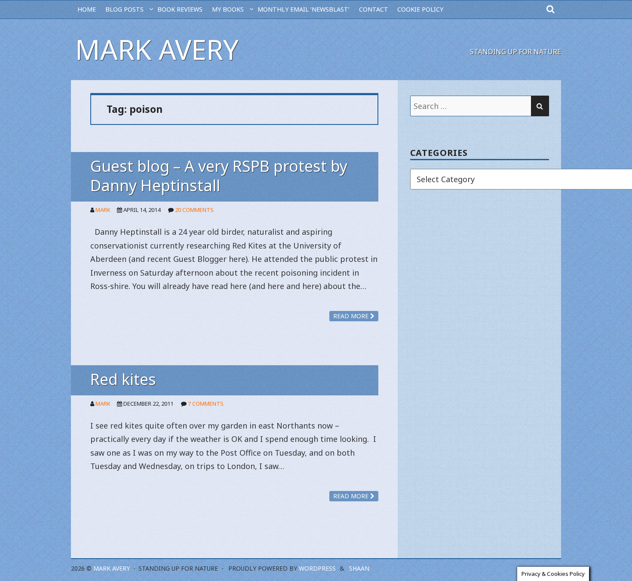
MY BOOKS (228, 9)
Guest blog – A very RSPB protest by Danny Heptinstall (218, 175)
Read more (351, 316)
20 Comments (194, 210)
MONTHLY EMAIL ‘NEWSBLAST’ (304, 9)
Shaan (359, 568)
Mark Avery (157, 49)
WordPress (317, 568)
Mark (102, 210)
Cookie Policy (420, 9)
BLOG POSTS (124, 9)
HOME (86, 9)
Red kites (123, 379)
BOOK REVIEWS (179, 9)
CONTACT (373, 9)
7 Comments (206, 403)
